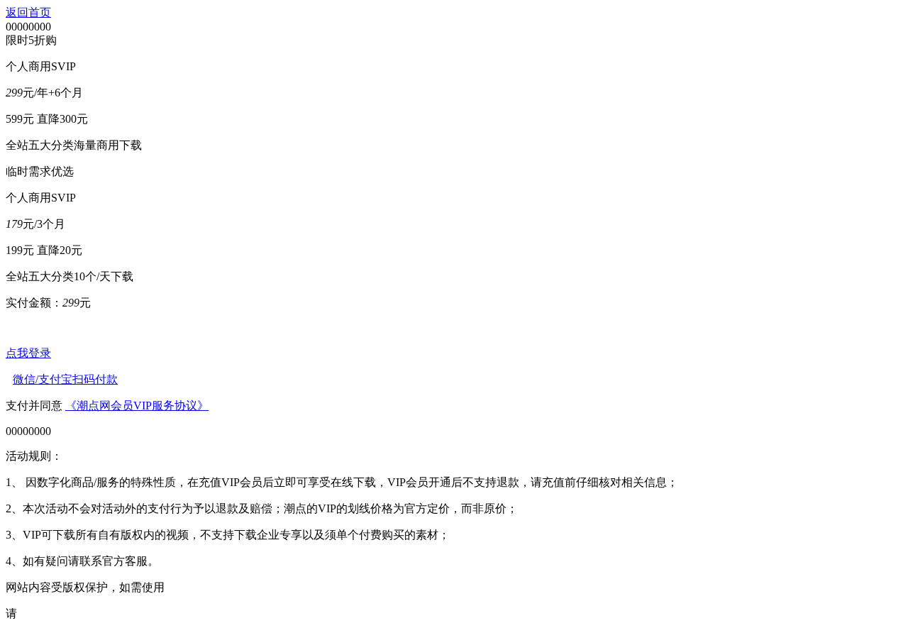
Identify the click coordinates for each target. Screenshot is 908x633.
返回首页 (28, 12)
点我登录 (28, 353)
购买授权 (41, 613)
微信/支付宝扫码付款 (65, 379)
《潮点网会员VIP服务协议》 (137, 406)
